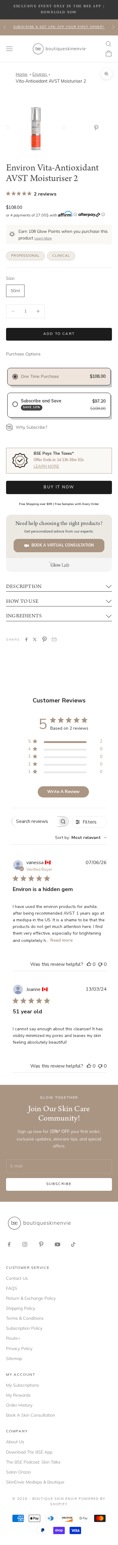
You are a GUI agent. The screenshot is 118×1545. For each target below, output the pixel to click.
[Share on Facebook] (26, 639)
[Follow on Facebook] (9, 1244)
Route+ (13, 1338)
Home (22, 74)
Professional (25, 256)
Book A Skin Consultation (30, 1415)
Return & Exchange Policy (31, 1298)
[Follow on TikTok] (73, 1244)
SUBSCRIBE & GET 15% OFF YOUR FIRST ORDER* (59, 27)
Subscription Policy (24, 1328)
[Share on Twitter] (34, 639)
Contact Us (17, 1278)
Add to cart (59, 334)
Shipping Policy (20, 1308)
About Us (15, 1441)
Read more (61, 940)
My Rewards (18, 1395)
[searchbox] (35, 822)
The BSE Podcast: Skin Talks (33, 1462)
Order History (19, 1405)
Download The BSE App (29, 1452)
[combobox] (81, 837)
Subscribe (59, 1184)
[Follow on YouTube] (57, 1244)
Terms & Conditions (25, 1318)
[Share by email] (54, 639)
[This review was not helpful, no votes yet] (100, 964)
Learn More (43, 238)
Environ (40, 74)
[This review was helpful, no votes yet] (89, 964)
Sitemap (14, 1358)
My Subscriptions (22, 1385)
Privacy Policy (19, 1348)
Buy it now (59, 487)
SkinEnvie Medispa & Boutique (35, 1482)
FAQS (11, 1288)
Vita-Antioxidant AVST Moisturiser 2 (51, 81)
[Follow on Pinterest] (41, 1244)
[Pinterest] (97, 127)
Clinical (61, 256)
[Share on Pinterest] (44, 639)
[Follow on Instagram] (25, 1244)
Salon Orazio (18, 1472)
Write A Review (63, 791)
